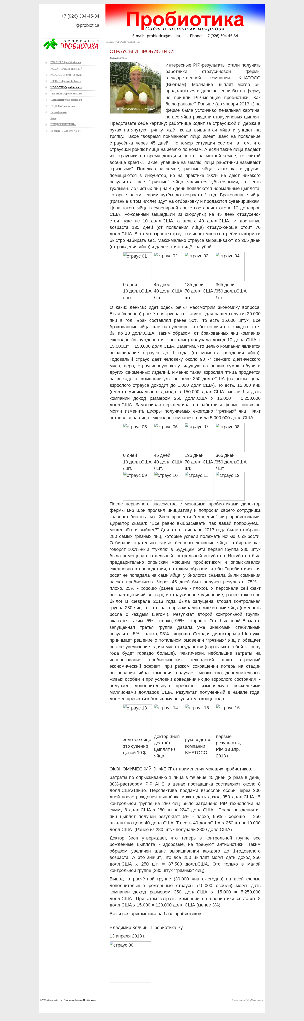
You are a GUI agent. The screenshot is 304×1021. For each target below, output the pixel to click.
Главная (109, 42)
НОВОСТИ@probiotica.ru (127, 42)
